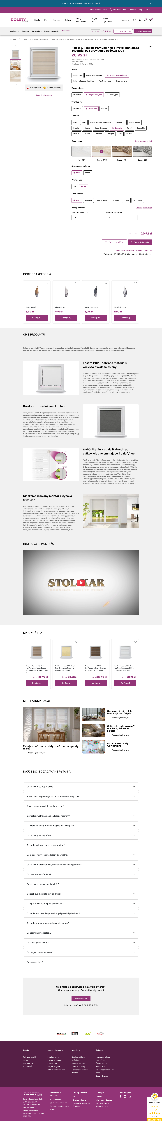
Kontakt (133, 10)
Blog (140, 10)
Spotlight (110, 134)
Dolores (129, 134)
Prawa (87, 173)
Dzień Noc (92, 109)
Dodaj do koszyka (144, 31)
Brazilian (76, 128)
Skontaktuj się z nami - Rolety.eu (81, 1104)
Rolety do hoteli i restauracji (29, 1058)
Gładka (104, 109)
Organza (87, 134)
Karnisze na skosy (78, 1067)
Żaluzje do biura (102, 1076)
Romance (98, 134)
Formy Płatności (56, 1100)
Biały (78, 200)
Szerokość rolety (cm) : (80, 212)
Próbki (52, 1109)
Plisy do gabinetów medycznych (54, 1061)
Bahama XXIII (134, 122)
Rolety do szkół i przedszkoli (29, 1064)
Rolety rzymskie (105, 81)
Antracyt (88, 200)
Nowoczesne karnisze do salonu (80, 1071)
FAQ (74, 1097)
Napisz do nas (81, 998)
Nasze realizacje (102, 1107)
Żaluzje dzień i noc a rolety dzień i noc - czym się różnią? (50, 747)
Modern (76, 134)
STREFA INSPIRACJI (36, 701)
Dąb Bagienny (102, 200)
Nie (85, 187)
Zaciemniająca (112, 95)
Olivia (75, 122)
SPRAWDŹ (96, 3)
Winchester (137, 200)
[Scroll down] (15, 85)
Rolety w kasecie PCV (118, 75)
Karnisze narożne (78, 1063)
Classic (87, 128)
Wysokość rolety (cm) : (114, 212)
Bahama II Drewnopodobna (100, 122)
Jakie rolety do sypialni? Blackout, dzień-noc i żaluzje (120, 728)
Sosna (126, 200)
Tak (74, 187)
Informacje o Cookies (104, 1100)
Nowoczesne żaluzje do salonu (105, 1071)
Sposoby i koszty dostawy (60, 1106)
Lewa (78, 173)
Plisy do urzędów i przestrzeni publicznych (56, 1068)
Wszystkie (77, 95)
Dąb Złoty (115, 200)
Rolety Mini (77, 75)
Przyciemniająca (95, 95)
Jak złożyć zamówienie (59, 1103)
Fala (120, 134)
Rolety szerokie (121, 81)
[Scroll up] (15, 45)
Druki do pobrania (79, 1100)
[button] (135, 20)
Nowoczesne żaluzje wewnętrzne (103, 1058)
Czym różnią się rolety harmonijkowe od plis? (120, 712)
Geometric (141, 128)
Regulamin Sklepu (102, 1103)
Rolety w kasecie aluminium (83, 81)
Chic (84, 122)
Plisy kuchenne (53, 1057)
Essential (118, 128)
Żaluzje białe (100, 1067)
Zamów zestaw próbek (143, 141)
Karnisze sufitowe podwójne (78, 1058)
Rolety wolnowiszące (94, 75)
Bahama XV (120, 122)
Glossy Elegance (101, 128)
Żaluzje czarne (101, 1063)
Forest (129, 128)
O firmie (99, 1097)
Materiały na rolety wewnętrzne (117, 744)
